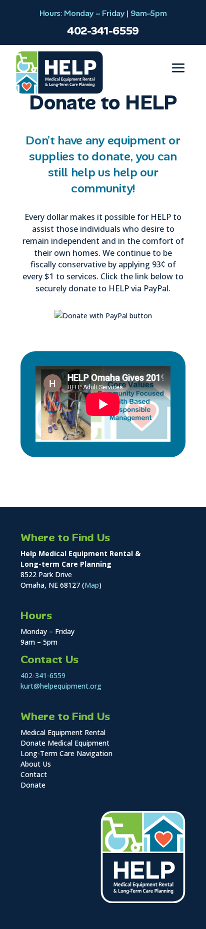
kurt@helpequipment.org (61, 686)
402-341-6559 (103, 31)
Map (91, 585)
